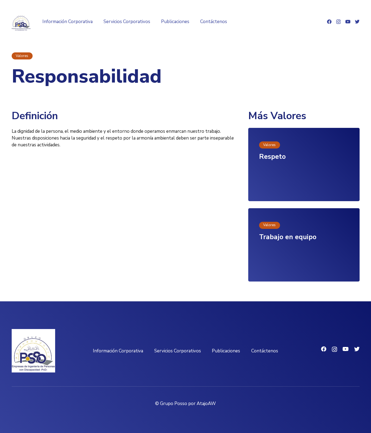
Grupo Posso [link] (173, 403)
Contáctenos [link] (264, 351)
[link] (21, 21)
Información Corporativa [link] (118, 351)
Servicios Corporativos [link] (177, 351)
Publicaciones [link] (226, 351)
